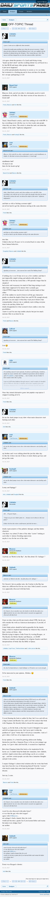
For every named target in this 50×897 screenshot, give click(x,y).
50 (21, 28)
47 (13, 28)
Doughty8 (5, 251)
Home (4, 11)
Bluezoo (9, 104)
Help (47, 891)
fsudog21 (17, 134)
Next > (34, 28)
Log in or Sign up (42, 1)
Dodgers (12, 11)
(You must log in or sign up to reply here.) (37, 878)
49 (19, 28)
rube (11, 360)
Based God (13, 85)
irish (15, 104)
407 (30, 28)
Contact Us (42, 891)
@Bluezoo (13, 816)
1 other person (31, 648)
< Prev (3, 28)
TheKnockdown (20, 648)
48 (16, 28)
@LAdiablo (10, 376)
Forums (21, 11)
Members (29, 11)
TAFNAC (12, 113)
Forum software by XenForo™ (9, 894)
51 (24, 28)
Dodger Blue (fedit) (6, 891)
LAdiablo (12, 34)
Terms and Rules (44, 894)
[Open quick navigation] (47, 20)
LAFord (12, 329)
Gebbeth (12, 567)
